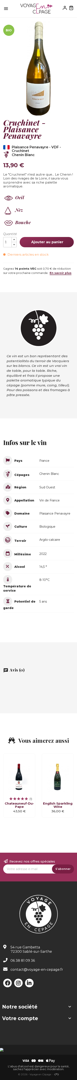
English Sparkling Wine (58, 805)
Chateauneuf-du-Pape (19, 805)
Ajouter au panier (46, 242)
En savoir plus (60, 273)
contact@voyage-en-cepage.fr (36, 970)
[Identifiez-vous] (64, 8)
